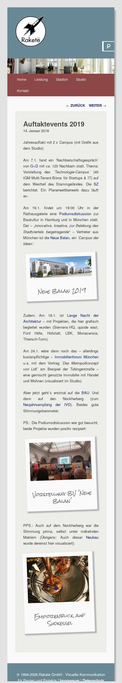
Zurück (75, 105)
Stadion (62, 79)
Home (21, 79)
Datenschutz (93, 680)
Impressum (70, 680)
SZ (96, 184)
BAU (85, 392)
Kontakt (23, 90)
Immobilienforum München (77, 356)
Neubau (92, 537)
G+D (34, 166)
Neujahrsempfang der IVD (46, 404)
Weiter (97, 105)
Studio (81, 79)
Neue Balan (59, 237)
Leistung (41, 79)
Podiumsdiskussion (75, 213)
